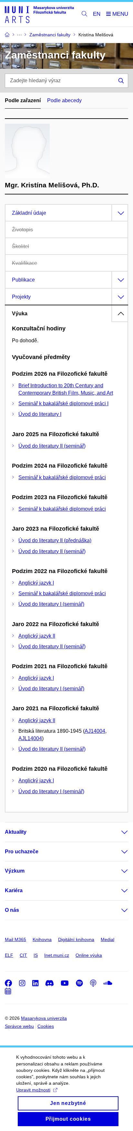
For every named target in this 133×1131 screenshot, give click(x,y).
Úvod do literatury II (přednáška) (54, 540)
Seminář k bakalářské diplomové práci (62, 477)
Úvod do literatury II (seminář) (52, 446)
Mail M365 (15, 939)
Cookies (45, 1026)
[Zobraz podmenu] (118, 832)
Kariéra (14, 890)
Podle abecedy (64, 100)
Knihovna (42, 939)
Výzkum (15, 871)
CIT (23, 955)
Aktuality (15, 832)
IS (36, 955)
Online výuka (89, 955)
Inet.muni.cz (56, 955)
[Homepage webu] (39, 14)
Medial (107, 939)
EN (96, 14)
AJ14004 (95, 731)
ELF (9, 955)
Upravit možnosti (33, 1089)
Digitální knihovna (76, 939)
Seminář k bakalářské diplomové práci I (63, 403)
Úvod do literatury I (39, 414)
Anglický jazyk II (36, 636)
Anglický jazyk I (36, 583)
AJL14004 (30, 738)
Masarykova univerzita (44, 1018)
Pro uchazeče (21, 851)
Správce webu (19, 1026)
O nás (12, 910)
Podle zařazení (23, 100)
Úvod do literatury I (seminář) (51, 604)
